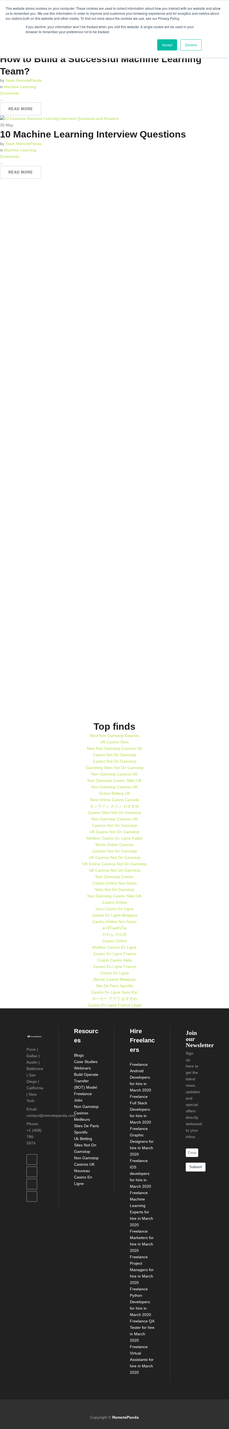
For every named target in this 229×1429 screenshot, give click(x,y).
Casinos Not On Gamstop (114, 825)
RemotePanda (125, 1417)
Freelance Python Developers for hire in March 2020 (140, 1302)
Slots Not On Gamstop (114, 889)
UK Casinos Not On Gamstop (114, 857)
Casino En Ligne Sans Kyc (114, 992)
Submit (195, 1167)
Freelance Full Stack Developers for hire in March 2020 (140, 1109)
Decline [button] (191, 44)
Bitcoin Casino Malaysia (114, 979)
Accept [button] (167, 44)
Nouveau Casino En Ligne (83, 1177)
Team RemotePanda (23, 80)
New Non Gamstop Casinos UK (114, 748)
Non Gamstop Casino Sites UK (114, 780)
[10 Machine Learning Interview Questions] (59, 118)
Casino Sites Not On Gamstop (114, 812)
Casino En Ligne (114, 973)
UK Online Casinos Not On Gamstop (114, 864)
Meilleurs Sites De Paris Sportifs (86, 1125)
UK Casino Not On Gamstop (114, 832)
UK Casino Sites (114, 742)
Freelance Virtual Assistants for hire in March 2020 (142, 1359)
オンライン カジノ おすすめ (114, 806)
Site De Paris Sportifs (114, 986)
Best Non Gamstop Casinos (114, 735)
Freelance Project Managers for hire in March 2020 (142, 1270)
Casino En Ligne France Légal (114, 1005)
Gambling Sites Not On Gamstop (115, 767)
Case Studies (85, 1061)
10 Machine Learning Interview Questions (93, 134)
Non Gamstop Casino (114, 876)
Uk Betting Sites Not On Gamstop (85, 1145)
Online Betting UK (114, 793)
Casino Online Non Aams (114, 883)
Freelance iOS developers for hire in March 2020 (140, 1173)
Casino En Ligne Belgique (114, 915)
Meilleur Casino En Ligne (114, 947)
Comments (9, 93)
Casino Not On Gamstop (114, 755)
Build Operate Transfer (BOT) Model (86, 1081)
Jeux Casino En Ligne (114, 909)
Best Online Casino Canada (114, 799)
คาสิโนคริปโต (114, 928)
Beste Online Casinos (114, 844)
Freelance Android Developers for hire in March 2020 (140, 1077)
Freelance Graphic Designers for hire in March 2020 (142, 1141)
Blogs (79, 1055)
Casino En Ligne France (114, 953)
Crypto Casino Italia (114, 960)
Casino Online (114, 902)
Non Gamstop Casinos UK (114, 774)
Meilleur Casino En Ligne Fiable (115, 838)
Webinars (82, 1068)
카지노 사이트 (114, 934)
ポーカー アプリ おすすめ (114, 998)
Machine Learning (20, 87)
